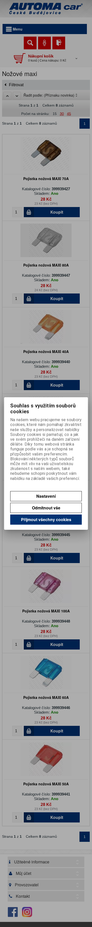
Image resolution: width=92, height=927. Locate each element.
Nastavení (46, 496)
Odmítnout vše (46, 508)
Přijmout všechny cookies (46, 519)
